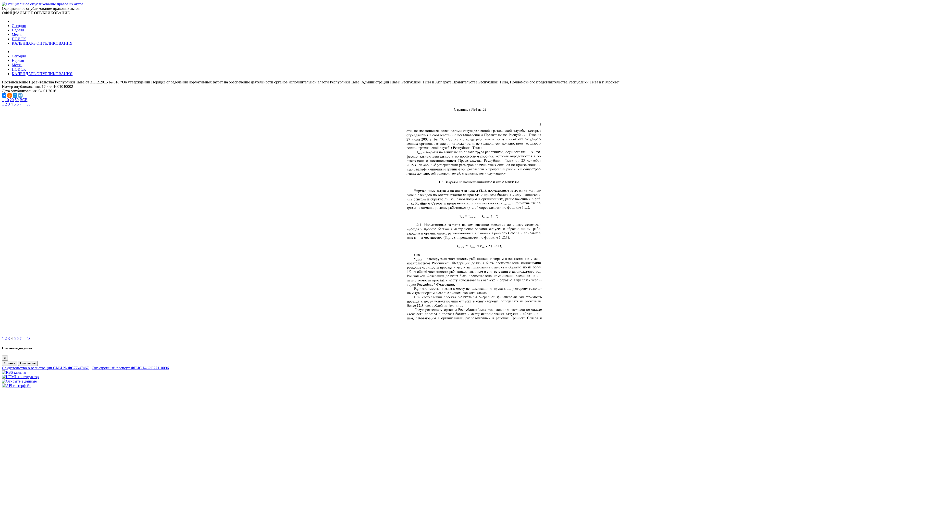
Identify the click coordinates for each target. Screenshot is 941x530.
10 (7, 100)
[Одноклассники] (9, 95)
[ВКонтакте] (4, 95)
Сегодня (19, 26)
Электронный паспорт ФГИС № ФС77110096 (130, 368)
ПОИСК (19, 39)
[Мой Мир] (15, 95)
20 (12, 100)
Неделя (18, 30)
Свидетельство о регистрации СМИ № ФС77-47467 (45, 368)
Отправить (28, 363)
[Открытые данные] (19, 381)
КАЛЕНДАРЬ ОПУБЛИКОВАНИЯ (42, 43)
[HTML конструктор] (20, 377)
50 (17, 100)
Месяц (17, 34)
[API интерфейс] (16, 386)
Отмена (9, 363)
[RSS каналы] (14, 372)
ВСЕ (23, 100)
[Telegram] (20, 95)
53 (28, 104)
